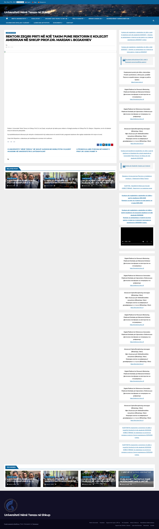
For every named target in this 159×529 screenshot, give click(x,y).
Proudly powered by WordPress (12, 524)
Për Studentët (78, 18)
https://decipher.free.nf (137, 143)
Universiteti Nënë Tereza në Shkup (27, 12)
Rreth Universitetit (19, 18)
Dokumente (57, 23)
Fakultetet (35, 18)
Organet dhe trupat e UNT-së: (56, 18)
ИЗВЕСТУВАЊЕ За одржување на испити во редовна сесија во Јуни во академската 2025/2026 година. (136, 435)
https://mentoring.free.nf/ (137, 99)
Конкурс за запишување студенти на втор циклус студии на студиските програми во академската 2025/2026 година (137, 220)
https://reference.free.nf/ (137, 119)
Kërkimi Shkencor (95, 18)
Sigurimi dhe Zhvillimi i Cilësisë (17, 23)
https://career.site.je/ (137, 82)
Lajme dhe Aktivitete (41, 23)
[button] (153, 20)
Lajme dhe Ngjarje (10, 32)
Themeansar (35, 524)
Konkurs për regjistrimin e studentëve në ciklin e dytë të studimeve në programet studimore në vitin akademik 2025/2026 (137, 213)
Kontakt (70, 23)
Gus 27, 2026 (12, 484)
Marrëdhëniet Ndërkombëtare (118, 18)
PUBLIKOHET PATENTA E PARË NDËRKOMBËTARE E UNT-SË (135, 480)
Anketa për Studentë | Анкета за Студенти (137, 166)
